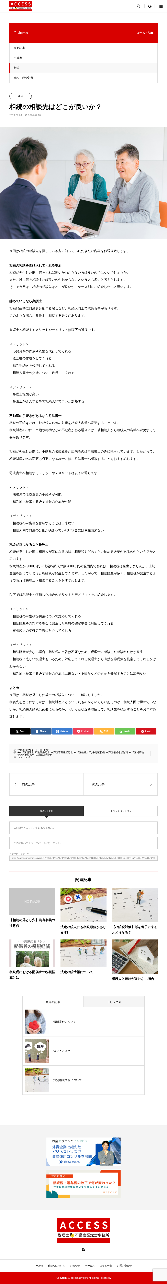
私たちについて (56, 1265)
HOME (39, 1265)
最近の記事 (53, 1002)
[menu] (150, 6)
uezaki (29, 750)
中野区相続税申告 (27, 755)
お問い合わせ (124, 1265)
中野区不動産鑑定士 (62, 752)
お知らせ (75, 1265)
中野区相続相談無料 (117, 752)
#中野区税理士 (26, 752)
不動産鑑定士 (42, 752)
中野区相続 (98, 752)
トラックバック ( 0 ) (121, 811)
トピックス (114, 1002)
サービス (90, 1265)
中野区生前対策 (82, 752)
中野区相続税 (136, 752)
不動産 (18, 58)
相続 (16, 68)
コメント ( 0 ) (46, 810)
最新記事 (19, 48)
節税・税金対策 (24, 78)
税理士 (48, 755)
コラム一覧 (106, 1265)
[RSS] (83, 1249)
